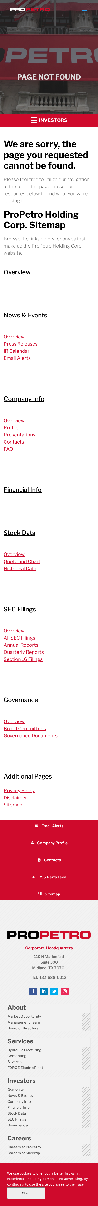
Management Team (23, 1022)
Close (26, 1193)
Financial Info (23, 489)
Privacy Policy (19, 790)
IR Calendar (16, 351)
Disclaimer (15, 798)
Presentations (19, 435)
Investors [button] (52, 120)
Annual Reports (21, 645)
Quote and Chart (22, 561)
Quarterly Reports (24, 652)
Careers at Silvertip (23, 1153)
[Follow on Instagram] (65, 991)
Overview (17, 272)
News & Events (25, 315)
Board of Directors (23, 1028)
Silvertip (14, 1062)
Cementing (16, 1056)
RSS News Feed (49, 877)
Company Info (24, 398)
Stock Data (19, 532)
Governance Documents (31, 736)
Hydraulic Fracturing (24, 1050)
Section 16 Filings (23, 659)
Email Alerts (17, 358)
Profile (11, 428)
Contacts (14, 442)
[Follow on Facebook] (33, 991)
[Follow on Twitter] (54, 991)
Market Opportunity (24, 1016)
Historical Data (20, 568)
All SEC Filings (19, 638)
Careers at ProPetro (24, 1147)
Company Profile (49, 843)
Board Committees (25, 728)
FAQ (8, 449)
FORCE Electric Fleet (25, 1068)
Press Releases (21, 344)
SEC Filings (20, 609)
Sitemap (13, 805)
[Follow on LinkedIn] (44, 991)
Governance (21, 699)
